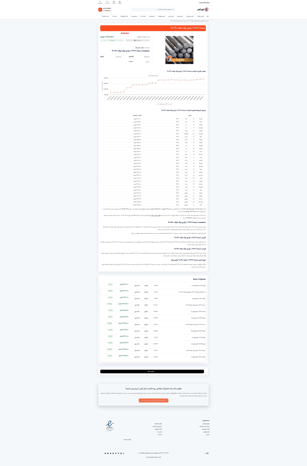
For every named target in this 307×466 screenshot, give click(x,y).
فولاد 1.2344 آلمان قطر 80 (198, 344)
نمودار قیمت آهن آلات (204, 426)
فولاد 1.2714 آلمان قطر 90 (198, 338)
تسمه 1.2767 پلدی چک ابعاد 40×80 (195, 351)
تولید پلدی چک (139, 48)
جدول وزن (100, 3)
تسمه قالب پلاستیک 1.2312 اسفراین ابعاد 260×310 (192, 292)
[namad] (109, 426)
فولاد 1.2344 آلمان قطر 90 (198, 318)
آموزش (207, 435)
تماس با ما (107, 3)
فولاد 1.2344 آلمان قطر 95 (198, 331)
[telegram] (121, 453)
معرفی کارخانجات (158, 424)
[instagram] (123, 453)
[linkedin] (105, 453)
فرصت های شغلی (205, 429)
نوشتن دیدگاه (151, 371)
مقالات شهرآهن (158, 429)
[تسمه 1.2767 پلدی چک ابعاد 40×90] (179, 50)
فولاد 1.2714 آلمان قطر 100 (198, 286)
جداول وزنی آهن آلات (157, 426)
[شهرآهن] (207, 9)
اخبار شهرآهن (206, 432)
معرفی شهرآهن (206, 424)
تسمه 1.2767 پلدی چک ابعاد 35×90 (195, 325)
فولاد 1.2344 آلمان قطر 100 (198, 312)
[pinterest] (110, 453)
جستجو (173, 10)
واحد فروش (118, 57)
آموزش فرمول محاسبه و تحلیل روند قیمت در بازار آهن (153, 400)
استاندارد (147, 62)
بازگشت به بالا (127, 440)
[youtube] (107, 453)
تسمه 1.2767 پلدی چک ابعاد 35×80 (195, 305)
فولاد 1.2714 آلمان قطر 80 (198, 299)
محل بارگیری (147, 57)
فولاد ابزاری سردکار (155, 215)
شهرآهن (201, 9)
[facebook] (113, 453)
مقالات (119, 3)
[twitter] (115, 453)
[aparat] (118, 453)
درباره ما (114, 3)
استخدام (160, 435)
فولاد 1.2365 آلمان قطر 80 (198, 357)
